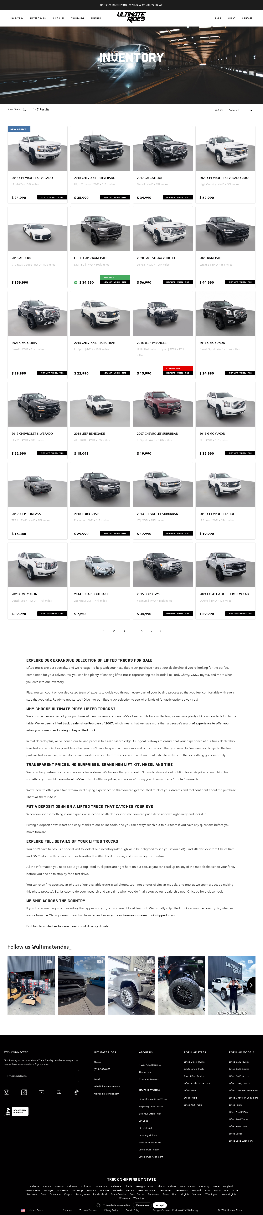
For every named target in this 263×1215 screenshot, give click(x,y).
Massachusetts (32, 1190)
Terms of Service (88, 1210)
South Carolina (118, 1194)
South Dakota (137, 1194)
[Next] (251, 985)
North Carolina (212, 1190)
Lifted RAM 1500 (238, 1126)
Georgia (140, 1186)
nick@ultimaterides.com (106, 1093)
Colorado (86, 1186)
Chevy (185, 675)
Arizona (47, 1186)
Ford (176, 675)
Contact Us (145, 1072)
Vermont (197, 1194)
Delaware (116, 1186)
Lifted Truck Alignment (151, 1156)
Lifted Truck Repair (149, 1149)
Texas (165, 1194)
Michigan (49, 1190)
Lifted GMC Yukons (239, 1076)
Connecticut (101, 1186)
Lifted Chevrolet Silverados (243, 1090)
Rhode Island (100, 1194)
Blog (218, 18)
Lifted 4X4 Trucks (193, 1105)
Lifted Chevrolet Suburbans (243, 1097)
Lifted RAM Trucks (238, 1119)
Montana (104, 1190)
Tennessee (153, 1194)
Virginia (185, 1194)
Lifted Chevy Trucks (239, 1083)
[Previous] (12, 985)
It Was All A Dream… (150, 1065)
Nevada (130, 1190)
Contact (247, 18)
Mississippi (77, 1190)
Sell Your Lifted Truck (150, 1113)
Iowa (182, 1186)
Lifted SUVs (190, 1090)
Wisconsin (124, 1198)
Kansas (191, 1186)
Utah (174, 1194)
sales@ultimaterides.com (107, 1086)
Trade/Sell (78, 18)
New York (196, 1190)
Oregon (68, 1194)
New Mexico (181, 1190)
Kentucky (204, 1186)
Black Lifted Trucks (194, 1076)
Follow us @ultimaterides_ (39, 947)
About (232, 18)
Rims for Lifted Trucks (150, 1142)
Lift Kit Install (145, 1128)
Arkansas (59, 1186)
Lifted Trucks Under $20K (197, 1083)
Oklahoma (55, 1194)
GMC (194, 675)
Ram (231, 849)
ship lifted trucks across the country (190, 908)
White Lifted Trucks (194, 1069)
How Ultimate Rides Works (153, 1099)
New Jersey (165, 1190)
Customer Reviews (148, 1079)
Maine (216, 1186)
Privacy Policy (111, 1210)
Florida (128, 1186)
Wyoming (138, 1198)
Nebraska (117, 1190)
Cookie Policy (133, 1210)
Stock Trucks (190, 1097)
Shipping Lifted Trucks (151, 1106)
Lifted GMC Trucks (239, 1062)
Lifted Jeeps (235, 1133)
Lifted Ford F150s (238, 1112)
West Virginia (229, 1194)
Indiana (172, 1186)
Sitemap (67, 1210)
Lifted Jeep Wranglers (241, 1140)
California (72, 1186)
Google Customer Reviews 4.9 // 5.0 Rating (175, 1210)
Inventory (17, 18)
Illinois (161, 1186)
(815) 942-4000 (102, 1069)
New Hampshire (146, 1190)
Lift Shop (59, 18)
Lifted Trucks (38, 18)
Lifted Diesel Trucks (194, 1062)
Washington (211, 1194)
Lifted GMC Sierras (239, 1069)
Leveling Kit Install (148, 1135)
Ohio (43, 1194)
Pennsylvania (83, 1194)
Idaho (151, 1186)
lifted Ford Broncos (110, 856)
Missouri (91, 1190)
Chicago (55, 915)
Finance (96, 18)
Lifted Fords (235, 1105)
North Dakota (231, 1190)
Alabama (34, 1186)
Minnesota (62, 1190)
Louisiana (32, 1194)
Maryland (228, 1186)
